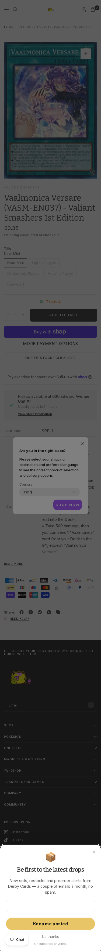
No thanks (50, 936)
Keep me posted (50, 923)
